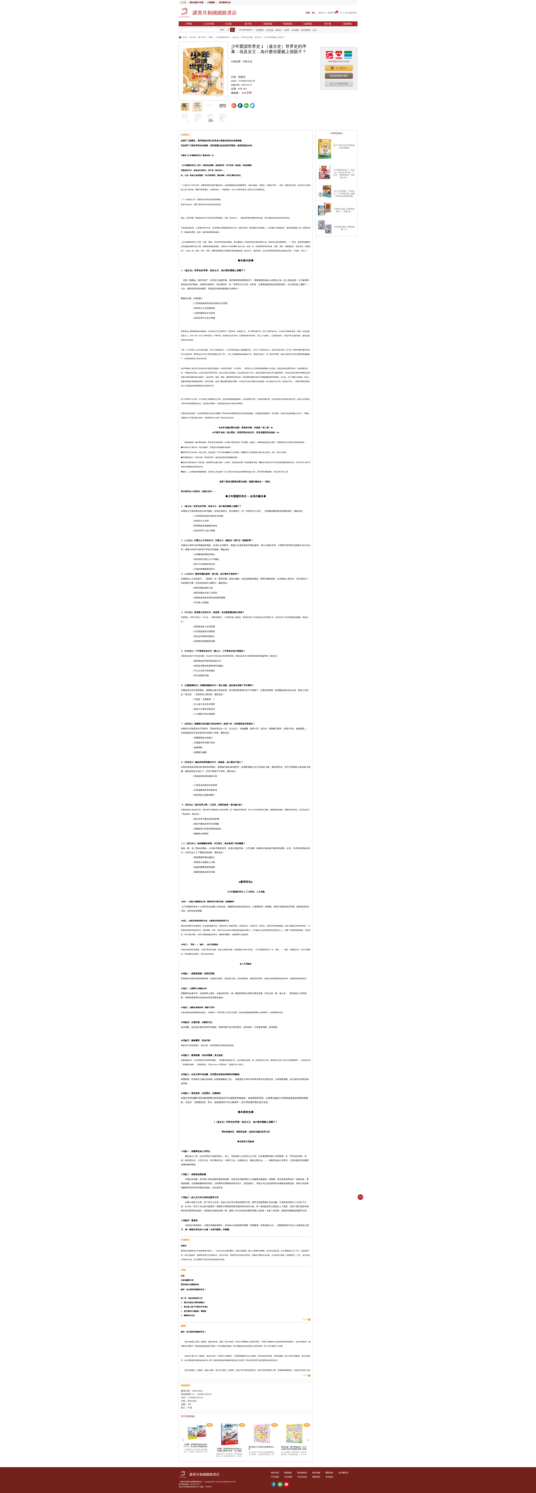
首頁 (185, 37)
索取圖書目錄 (224, 2)
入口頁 (183, 2)
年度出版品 (302, 1477)
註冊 (308, 13)
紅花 (314, 30)
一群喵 (286, 30)
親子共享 (202, 37)
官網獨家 (260, 30)
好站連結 (329, 1477)
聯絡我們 (316, 1477)
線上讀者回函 (351, 13)
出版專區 (307, 24)
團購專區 (329, 1473)
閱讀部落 (268, 24)
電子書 (327, 24)
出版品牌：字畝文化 (241, 61)
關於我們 (275, 1473)
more (305, 1319)
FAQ (342, 13)
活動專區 (347, 24)
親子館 (248, 24)
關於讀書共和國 (196, 2)
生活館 (228, 24)
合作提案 (288, 1477)
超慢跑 (278, 30)
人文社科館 (208, 24)
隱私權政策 (302, 1473)
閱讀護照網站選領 (339, 76)
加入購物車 (341, 68)
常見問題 (275, 1477)
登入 (314, 13)
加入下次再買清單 (339, 83)
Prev (183, 1440)
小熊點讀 (269, 30)
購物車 (330, 13)
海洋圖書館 (306, 30)
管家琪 (241, 77)
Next (308, 1440)
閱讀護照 (287, 24)
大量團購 (211, 2)
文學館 (188, 24)
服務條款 (288, 1473)
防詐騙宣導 (343, 1473)
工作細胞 (295, 30)
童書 (210, 37)
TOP (360, 1197)
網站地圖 (316, 1473)
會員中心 (322, 13)
